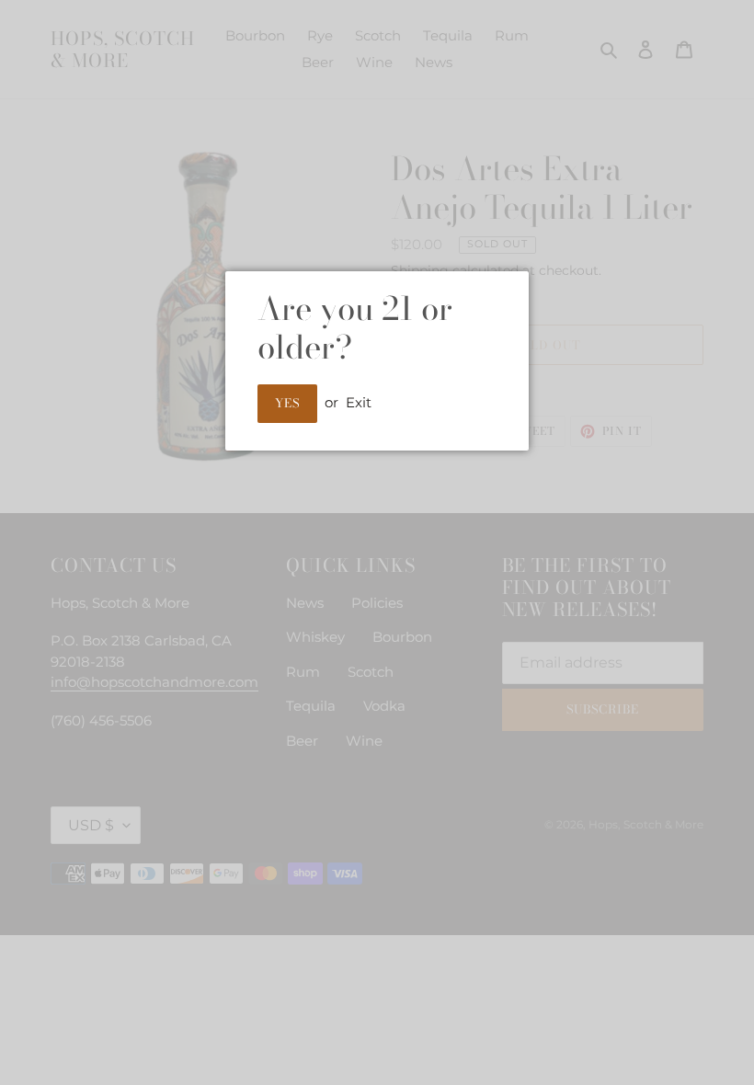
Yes (287, 403)
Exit (358, 402)
